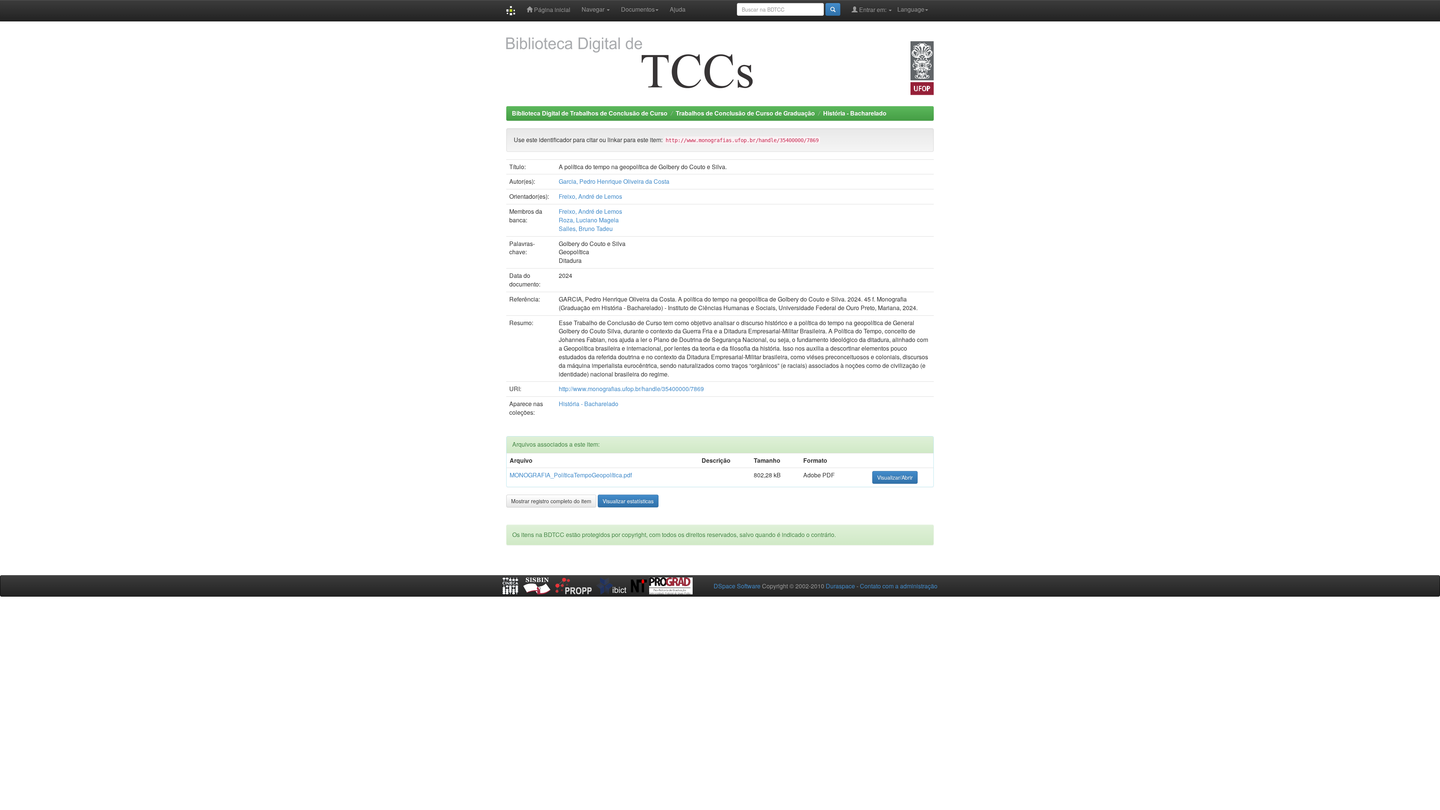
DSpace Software (737, 586)
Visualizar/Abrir (895, 477)
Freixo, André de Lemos (590, 196)
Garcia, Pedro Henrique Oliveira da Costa (614, 181)
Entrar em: (873, 9)
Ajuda (678, 9)
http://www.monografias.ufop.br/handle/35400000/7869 (631, 388)
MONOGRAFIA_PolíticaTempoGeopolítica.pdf (571, 475)
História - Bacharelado (854, 113)
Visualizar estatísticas (628, 501)
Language (910, 9)
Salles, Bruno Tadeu (586, 228)
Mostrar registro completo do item (551, 501)
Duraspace (840, 586)
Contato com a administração (899, 586)
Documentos (638, 9)
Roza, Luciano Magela (589, 220)
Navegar (594, 9)
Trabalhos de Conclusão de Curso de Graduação (745, 113)
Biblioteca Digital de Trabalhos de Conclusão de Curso (590, 113)
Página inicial (551, 9)
